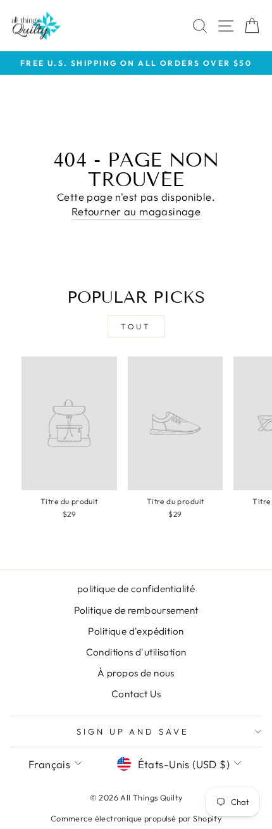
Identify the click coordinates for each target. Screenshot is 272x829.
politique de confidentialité (136, 589)
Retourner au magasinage (136, 211)
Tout (136, 326)
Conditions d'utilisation (136, 652)
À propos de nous (136, 673)
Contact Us (136, 694)
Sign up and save (133, 731)
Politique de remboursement (136, 610)
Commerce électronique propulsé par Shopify (136, 818)
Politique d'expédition (135, 631)
